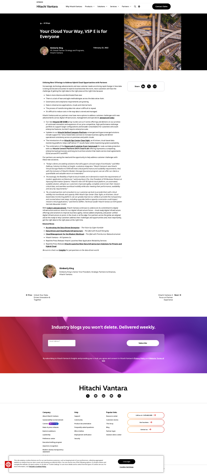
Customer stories (112, 420)
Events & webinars (49, 431)
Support (77, 416)
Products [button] (88, 6)
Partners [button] (125, 6)
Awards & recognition (50, 446)
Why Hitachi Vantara (74, 6)
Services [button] (113, 6)
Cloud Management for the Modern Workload (65, 234)
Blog (107, 427)
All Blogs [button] (47, 23)
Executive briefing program (52, 442)
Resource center (112, 416)
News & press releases (51, 427)
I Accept (126, 462)
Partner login (110, 431)
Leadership (46, 435)
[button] (135, 6)
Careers (45, 424)
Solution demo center (113, 435)
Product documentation (82, 424)
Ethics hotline (79, 431)
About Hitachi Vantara (50, 416)
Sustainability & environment (53, 420)
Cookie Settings (126, 467)
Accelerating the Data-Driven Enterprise (62, 227)
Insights (62, 250)
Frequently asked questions (84, 427)
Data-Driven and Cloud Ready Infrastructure (64, 231)
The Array (109, 424)
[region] (86, 464)
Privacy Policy (139, 358)
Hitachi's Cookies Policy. (37, 466)
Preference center (49, 438)
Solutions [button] (101, 6)
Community (78, 420)
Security (77, 438)
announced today (107, 118)
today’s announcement (56, 208)
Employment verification (83, 435)
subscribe (143, 343)
